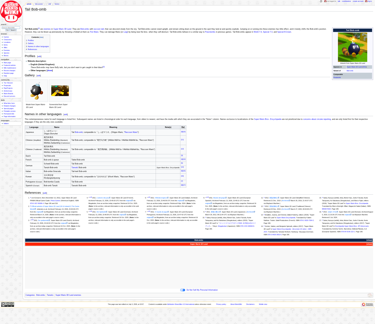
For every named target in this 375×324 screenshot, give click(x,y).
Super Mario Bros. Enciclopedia (357, 203)
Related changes (10, 106)
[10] (184, 132)
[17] (184, 185)
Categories (30, 295)
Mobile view (263, 304)
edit (39, 56)
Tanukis (50, 295)
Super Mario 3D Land (354, 67)
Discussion (39, 4)
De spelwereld (43, 220)
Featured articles (10, 65)
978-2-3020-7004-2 (307, 220)
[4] (182, 159)
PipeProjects (8, 88)
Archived (250, 212)
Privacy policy (221, 304)
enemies (47, 29)
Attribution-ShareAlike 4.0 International (180, 304)
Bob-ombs (84, 29)
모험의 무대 (332, 212)
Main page (7, 62)
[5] (182, 163)
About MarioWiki (236, 304)
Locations (7, 42)
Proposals (7, 85)
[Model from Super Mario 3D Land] (37, 91)
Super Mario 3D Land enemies (68, 295)
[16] (182, 176)
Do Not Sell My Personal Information (202, 290)
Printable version (10, 111)
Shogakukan (222, 226)
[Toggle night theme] (321, 1)
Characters (8, 39)
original (38, 212)
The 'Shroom (8, 83)
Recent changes (9, 70)
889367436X (326, 209)
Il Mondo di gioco (161, 198)
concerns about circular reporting (317, 119)
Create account (358, 1)
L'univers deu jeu (103, 198)
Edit (49, 4)
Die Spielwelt (101, 212)
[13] (184, 159)
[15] (184, 171)
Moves (6, 55)
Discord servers (9, 96)
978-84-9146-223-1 (348, 232)
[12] (182, 149)
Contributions (346, 1)
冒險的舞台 (273, 206)
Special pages (9, 108)
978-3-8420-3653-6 (275, 234)
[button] (50, 70)
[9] (182, 132)
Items (6, 45)
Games (6, 37)
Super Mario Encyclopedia (286, 217)
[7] (182, 181)
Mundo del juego (219, 198)
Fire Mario (94, 32)
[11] (182, 139)
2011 (364, 67)
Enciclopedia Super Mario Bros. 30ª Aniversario (352, 226)
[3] (182, 155)
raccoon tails (99, 29)
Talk (339, 1)
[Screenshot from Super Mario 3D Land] (60, 90)
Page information (10, 116)
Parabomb (337, 77)
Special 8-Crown (284, 32)
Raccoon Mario (131, 132)
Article (29, 4)
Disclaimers (250, 304)
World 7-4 (258, 32)
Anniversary (8, 91)
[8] (182, 185)
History (57, 4)
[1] (39, 28)
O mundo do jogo (161, 212)
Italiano (6, 123)
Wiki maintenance (10, 68)
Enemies (7, 50)
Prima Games (55, 200)
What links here (9, 103)
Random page (9, 73)
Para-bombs (210, 32)
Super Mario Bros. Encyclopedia (267, 119)
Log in (370, 1)
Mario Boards (8, 93)
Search (3, 24)
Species (6, 53)
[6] (182, 171)
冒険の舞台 (215, 212)
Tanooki (74, 168)
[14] (182, 167)
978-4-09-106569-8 (247, 226)
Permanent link (9, 114)
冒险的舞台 (273, 198)
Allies (5, 47)
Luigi (125, 32)
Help (5, 76)
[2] (104, 67)
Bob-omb (350, 71)
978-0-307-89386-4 (37, 203)
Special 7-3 (267, 32)
